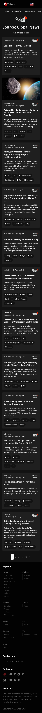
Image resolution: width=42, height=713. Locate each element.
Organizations (30, 11)
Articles (7, 612)
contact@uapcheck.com (13, 661)
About (26, 606)
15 (26, 556)
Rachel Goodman (9, 145)
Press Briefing (16, 11)
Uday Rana (7, 434)
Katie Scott (7, 313)
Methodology (9, 615)
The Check (5, 11)
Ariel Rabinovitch (9, 103)
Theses (7, 609)
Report (6, 634)
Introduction (28, 575)
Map (5, 647)
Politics (7, 584)
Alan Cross (7, 475)
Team (6, 624)
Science (7, 590)
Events (26, 578)
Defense (7, 587)
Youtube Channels (30, 634)
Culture (7, 593)
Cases (6, 596)
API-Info (26, 624)
